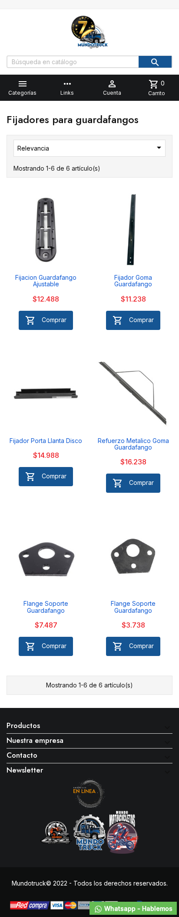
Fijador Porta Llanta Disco (46, 440)
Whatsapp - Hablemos (137, 908)
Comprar (45, 320)
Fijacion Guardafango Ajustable (45, 281)
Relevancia (90, 147)
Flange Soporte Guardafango (45, 607)
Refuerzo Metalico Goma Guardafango (133, 444)
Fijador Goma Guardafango (133, 281)
